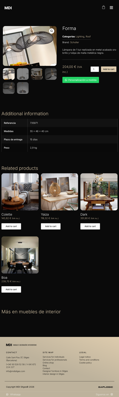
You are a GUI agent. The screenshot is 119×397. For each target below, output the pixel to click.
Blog (45, 365)
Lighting (80, 36)
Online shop (48, 362)
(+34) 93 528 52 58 (15, 364)
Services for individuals (53, 357)
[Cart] (104, 7)
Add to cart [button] (11, 226)
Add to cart (108, 69)
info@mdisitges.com (15, 371)
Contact (46, 368)
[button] (51, 31)
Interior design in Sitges (53, 374)
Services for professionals (55, 359)
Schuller (74, 42)
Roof (88, 36)
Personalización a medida (82, 79)
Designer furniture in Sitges (55, 371)
